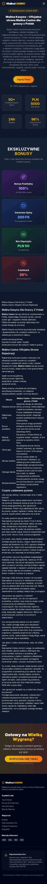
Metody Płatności (8, 809)
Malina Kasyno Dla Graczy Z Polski (17, 302)
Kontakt (4, 820)
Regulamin (6, 829)
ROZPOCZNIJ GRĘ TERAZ (23, 759)
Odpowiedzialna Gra (9, 823)
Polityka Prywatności (9, 826)
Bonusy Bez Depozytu (10, 803)
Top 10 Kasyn (7, 800)
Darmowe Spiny (8, 806)
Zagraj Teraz (23, 79)
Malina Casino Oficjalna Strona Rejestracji (20, 305)
